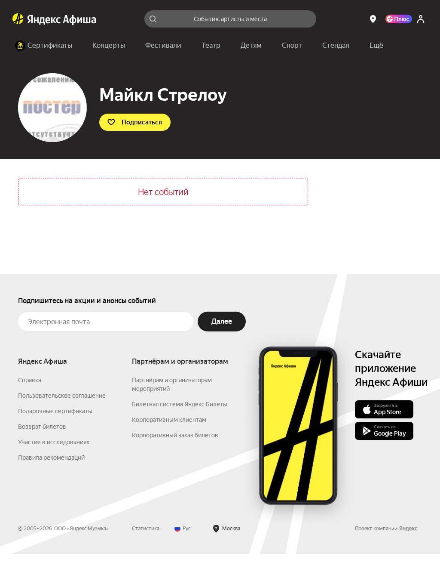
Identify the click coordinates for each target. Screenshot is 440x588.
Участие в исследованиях (53, 442)
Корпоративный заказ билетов (175, 435)
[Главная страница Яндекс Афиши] (18, 19)
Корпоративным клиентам (169, 419)
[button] (376, 45)
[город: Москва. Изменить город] (373, 19)
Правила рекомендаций (51, 457)
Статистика (145, 529)
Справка (29, 380)
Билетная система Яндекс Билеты (179, 404)
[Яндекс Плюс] (398, 19)
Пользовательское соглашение (62, 395)
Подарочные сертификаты (55, 411)
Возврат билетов (42, 426)
